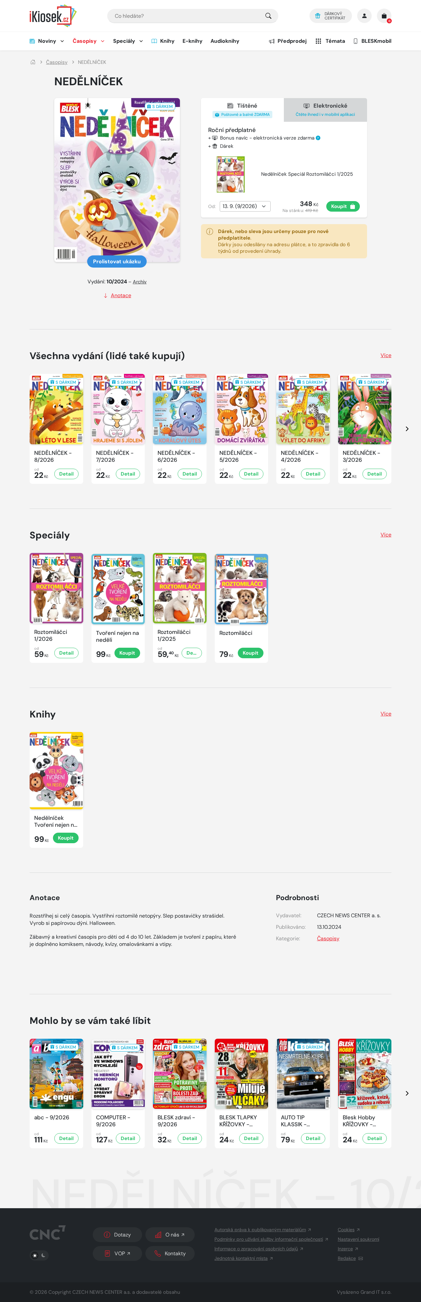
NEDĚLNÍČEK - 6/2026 (176, 456)
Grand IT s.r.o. (375, 1292)
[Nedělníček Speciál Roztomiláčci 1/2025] (231, 174)
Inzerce (345, 1249)
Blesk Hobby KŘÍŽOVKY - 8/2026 (359, 1121)
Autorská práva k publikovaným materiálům (260, 1230)
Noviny (47, 41)
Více (386, 355)
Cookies (346, 1230)
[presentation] (401, 429)
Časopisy (85, 41)
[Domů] (33, 62)
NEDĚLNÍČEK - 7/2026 (115, 456)
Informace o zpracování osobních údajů (256, 1249)
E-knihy (193, 41)
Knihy (167, 41)
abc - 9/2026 (51, 1117)
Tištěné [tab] (245, 109)
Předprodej (292, 41)
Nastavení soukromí (358, 1239)
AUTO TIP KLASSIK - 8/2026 (294, 1121)
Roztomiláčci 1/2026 (50, 635)
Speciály (124, 41)
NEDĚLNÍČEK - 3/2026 (361, 456)
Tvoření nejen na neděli (117, 636)
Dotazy (122, 1234)
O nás (172, 1234)
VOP (119, 1253)
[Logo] (53, 15)
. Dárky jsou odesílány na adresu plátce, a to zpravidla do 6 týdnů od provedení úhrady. (284, 241)
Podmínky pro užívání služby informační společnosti (268, 1239)
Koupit (339, 206)
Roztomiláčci (235, 633)
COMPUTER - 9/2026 (113, 1121)
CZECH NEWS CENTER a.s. (101, 1292)
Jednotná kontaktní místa (241, 1258)
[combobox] (192, 16)
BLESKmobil (376, 41)
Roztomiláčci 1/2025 (174, 635)
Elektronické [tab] (325, 109)
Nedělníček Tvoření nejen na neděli (55, 822)
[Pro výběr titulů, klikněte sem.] (268, 16)
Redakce (347, 1258)
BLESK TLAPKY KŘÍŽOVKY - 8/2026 (238, 1121)
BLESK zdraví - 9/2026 (176, 1121)
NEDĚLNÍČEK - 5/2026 (238, 456)
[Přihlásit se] (364, 16)
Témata (335, 41)
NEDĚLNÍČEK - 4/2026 (299, 456)
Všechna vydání (107, 356)
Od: (212, 206)
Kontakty (175, 1253)
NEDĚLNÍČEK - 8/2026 (53, 456)
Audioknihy (224, 41)
